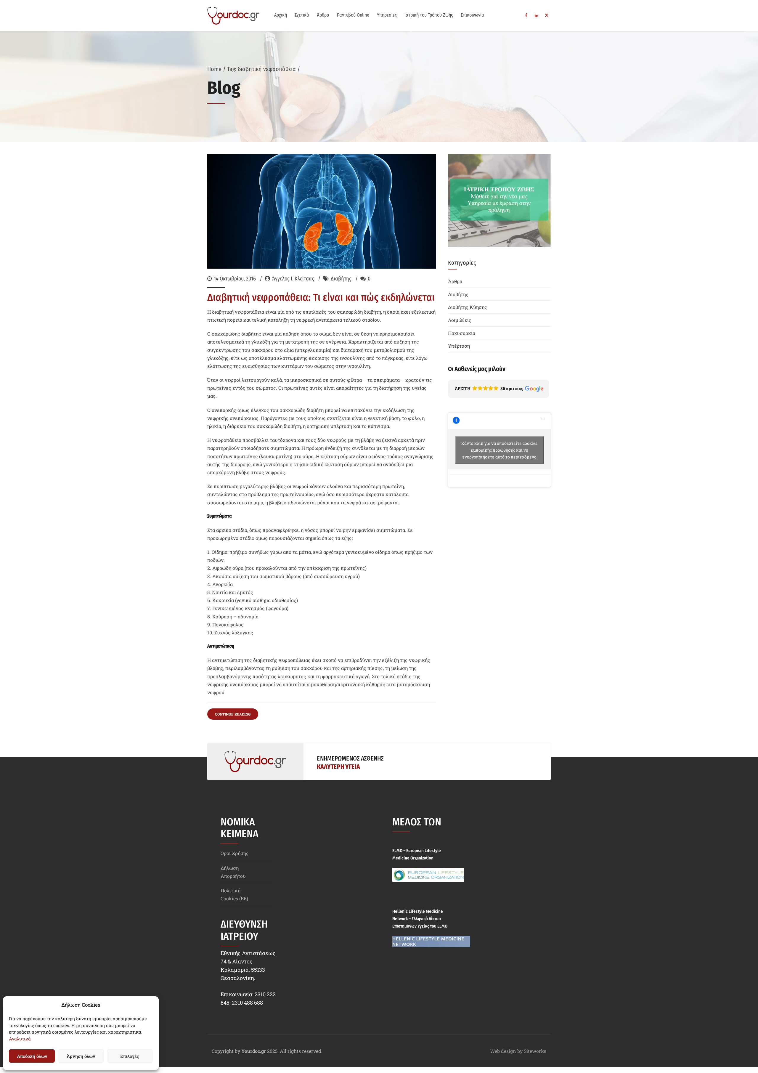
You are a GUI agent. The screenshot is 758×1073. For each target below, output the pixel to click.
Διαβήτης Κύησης (467, 307)
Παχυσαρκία (461, 333)
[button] (498, 389)
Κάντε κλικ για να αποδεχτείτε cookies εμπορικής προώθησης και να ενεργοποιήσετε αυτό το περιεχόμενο (499, 449)
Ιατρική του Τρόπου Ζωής (428, 15)
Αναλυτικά (20, 1039)
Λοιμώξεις (459, 320)
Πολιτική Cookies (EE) (234, 894)
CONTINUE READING (232, 714)
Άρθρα (323, 15)
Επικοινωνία (472, 15)
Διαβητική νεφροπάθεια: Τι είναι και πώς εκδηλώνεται (321, 297)
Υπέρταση (459, 346)
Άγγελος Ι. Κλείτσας (293, 278)
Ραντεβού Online (353, 15)
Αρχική (280, 15)
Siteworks (535, 1051)
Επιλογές (129, 1056)
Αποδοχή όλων (32, 1056)
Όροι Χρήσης (235, 853)
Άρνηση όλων (81, 1056)
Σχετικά (302, 15)
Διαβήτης (341, 278)
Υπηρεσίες (387, 15)
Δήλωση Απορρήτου (233, 872)
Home (214, 69)
